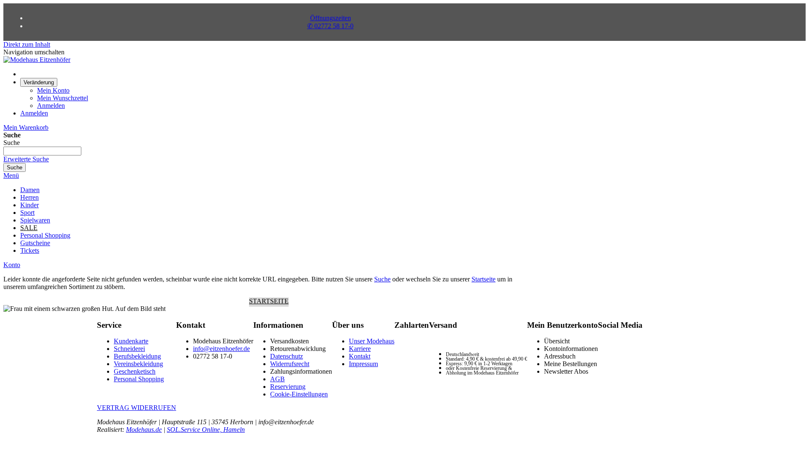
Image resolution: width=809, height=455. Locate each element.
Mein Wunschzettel (62, 98)
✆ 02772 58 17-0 (330, 25)
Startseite (483, 279)
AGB (277, 379)
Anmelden (51, 105)
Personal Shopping (139, 379)
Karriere (360, 348)
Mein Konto (53, 90)
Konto (11, 264)
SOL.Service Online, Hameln (206, 429)
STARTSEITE (269, 301)
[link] (38, 82)
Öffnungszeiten (330, 17)
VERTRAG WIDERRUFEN (136, 407)
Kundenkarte (131, 341)
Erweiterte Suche (26, 159)
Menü (11, 175)
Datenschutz (286, 356)
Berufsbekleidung (137, 356)
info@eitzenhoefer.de (221, 348)
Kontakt (359, 356)
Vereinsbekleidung (138, 363)
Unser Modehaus (371, 341)
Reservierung (287, 386)
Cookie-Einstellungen (299, 394)
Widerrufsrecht (289, 363)
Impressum (363, 363)
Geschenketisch (134, 371)
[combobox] (42, 151)
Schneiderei (129, 348)
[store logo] (36, 59)
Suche (382, 279)
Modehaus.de (144, 429)
